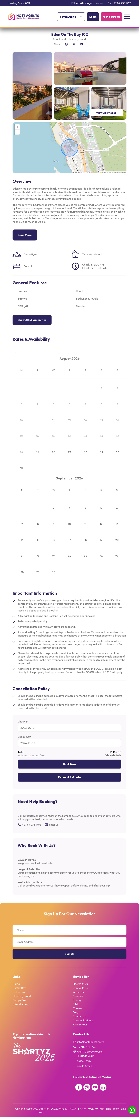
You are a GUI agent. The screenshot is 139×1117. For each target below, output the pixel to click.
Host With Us (80, 983)
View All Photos (106, 112)
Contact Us (79, 1016)
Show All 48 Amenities (32, 320)
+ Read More (20, 1004)
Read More (25, 235)
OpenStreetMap (113, 172)
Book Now (69, 764)
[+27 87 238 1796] (109, 3)
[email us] (46, 824)
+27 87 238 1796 (121, 3)
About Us (78, 992)
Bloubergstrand (22, 996)
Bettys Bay (19, 992)
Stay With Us (80, 988)
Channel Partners (83, 1020)
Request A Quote (69, 777)
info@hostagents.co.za (89, 3)
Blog (75, 1012)
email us (53, 824)
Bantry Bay (19, 988)
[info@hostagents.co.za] (73, 3)
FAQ (75, 1004)
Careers (77, 1008)
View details (113, 755)
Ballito (16, 983)
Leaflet (104, 172)
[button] (127, 17)
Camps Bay (19, 1000)
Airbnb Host (80, 1024)
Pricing (77, 1000)
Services (78, 996)
